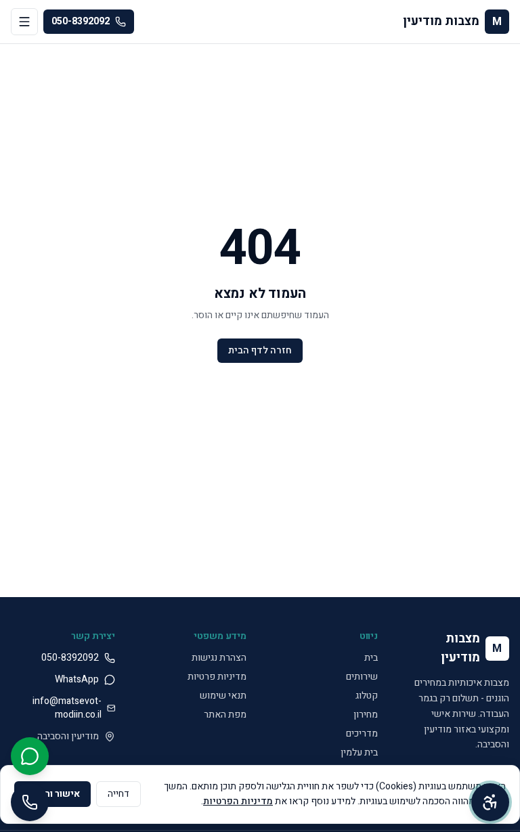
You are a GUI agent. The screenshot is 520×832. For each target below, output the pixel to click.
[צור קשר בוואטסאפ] (30, 756)
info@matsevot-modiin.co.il (67, 708)
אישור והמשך (52, 794)
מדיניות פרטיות (217, 677)
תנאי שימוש (223, 695)
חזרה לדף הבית (260, 350)
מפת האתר (225, 714)
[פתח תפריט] (24, 21)
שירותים (362, 677)
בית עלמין (359, 752)
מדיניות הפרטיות (238, 801)
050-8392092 (80, 21)
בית (371, 658)
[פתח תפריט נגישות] (490, 802)
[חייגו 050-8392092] (30, 802)
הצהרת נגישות (219, 658)
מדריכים (362, 733)
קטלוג (366, 695)
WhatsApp (77, 679)
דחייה (118, 794)
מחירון (365, 714)
